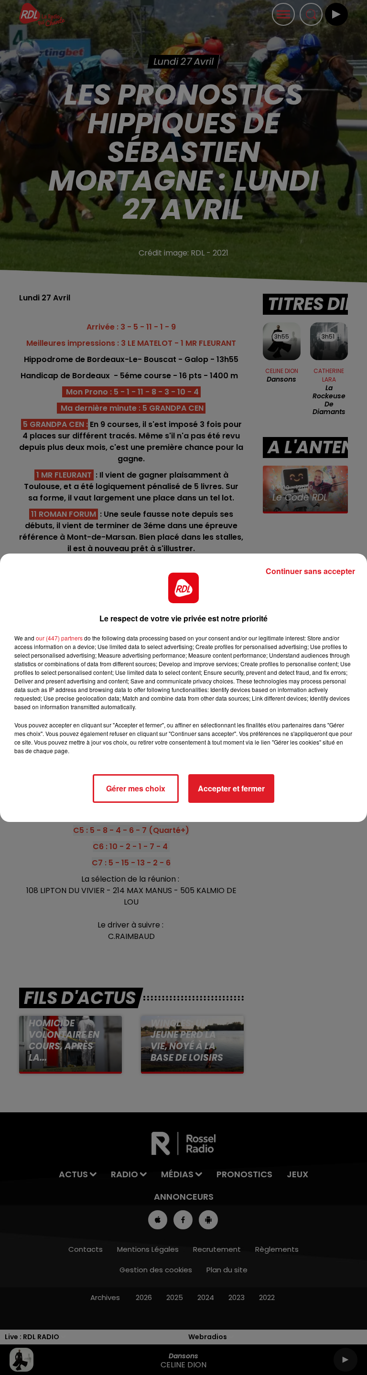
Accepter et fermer (231, 788)
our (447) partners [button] (59, 638)
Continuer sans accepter (310, 570)
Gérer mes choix (135, 788)
